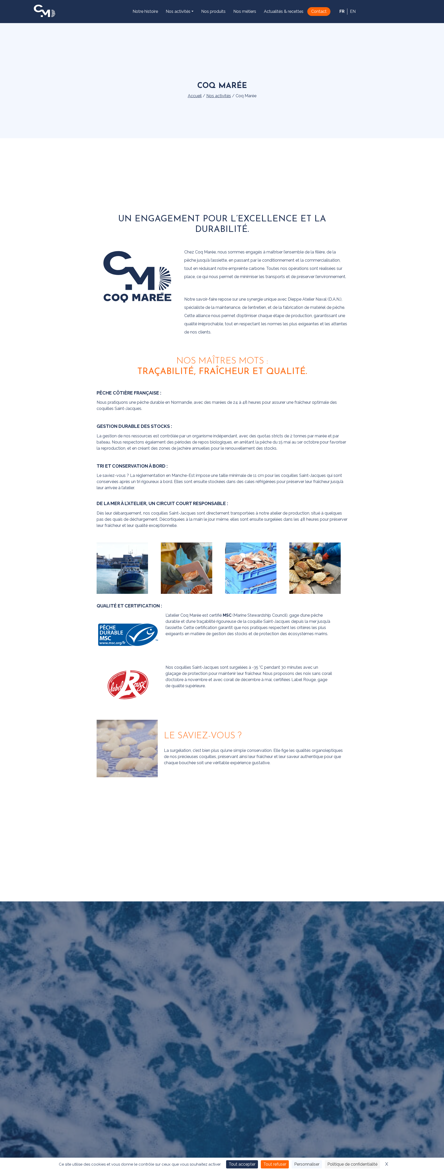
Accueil (195, 95)
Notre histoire (145, 11)
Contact (319, 11)
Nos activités (178, 11)
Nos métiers (244, 11)
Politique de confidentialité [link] (352, 1164)
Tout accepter (242, 1164)
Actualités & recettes (283, 11)
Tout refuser (274, 1164)
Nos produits (213, 11)
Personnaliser (306, 1164)
